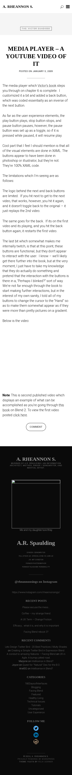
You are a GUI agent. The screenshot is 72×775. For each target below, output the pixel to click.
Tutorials (36, 705)
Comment (36, 427)
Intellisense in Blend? (42, 661)
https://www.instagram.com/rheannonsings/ (36, 592)
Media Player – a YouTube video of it (36, 56)
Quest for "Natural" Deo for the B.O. (41, 665)
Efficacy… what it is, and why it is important (36, 625)
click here (20, 415)
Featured (36, 694)
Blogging (36, 687)
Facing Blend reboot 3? (36, 631)
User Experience (36, 712)
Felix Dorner (45, 762)
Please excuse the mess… (36, 607)
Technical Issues (36, 701)
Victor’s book (47, 86)
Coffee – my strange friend (36, 613)
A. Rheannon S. (18, 7)
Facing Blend (36, 690)
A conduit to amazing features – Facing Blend (31, 654)
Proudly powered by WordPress (36, 759)
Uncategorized (36, 708)
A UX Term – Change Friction (36, 619)
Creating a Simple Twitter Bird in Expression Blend (37, 650)
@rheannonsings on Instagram (36, 581)
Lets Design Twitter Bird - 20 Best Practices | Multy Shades (36, 646)
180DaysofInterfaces (36, 683)
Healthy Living (36, 698)
